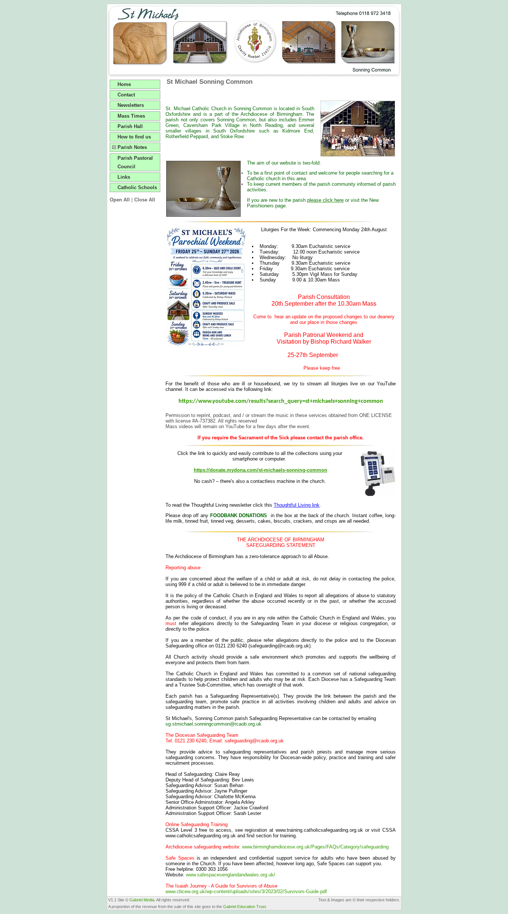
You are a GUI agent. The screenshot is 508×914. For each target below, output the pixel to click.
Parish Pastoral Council (135, 162)
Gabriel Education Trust (244, 906)
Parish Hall (130, 126)
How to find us (134, 137)
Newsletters (131, 105)
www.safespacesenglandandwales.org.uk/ (230, 875)
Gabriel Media (141, 900)
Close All (144, 200)
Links (124, 177)
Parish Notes (132, 147)
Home (124, 84)
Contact (126, 95)
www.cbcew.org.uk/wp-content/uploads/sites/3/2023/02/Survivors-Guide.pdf (246, 891)
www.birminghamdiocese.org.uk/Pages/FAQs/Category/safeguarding (315, 847)
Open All (120, 200)
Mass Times (131, 116)
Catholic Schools (137, 187)
